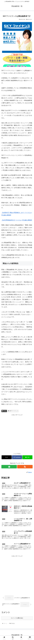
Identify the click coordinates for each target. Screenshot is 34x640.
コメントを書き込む (17, 618)
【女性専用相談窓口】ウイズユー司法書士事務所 (16, 220)
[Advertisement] (17, 433)
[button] (30, 376)
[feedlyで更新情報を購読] (9, 466)
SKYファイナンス (14, 411)
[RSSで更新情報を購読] (25, 466)
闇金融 (4, 411)
